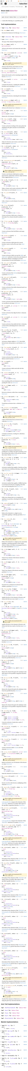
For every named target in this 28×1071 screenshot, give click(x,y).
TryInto (12, 1063)
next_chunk (7, 52)
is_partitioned (8, 438)
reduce (6, 503)
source (3, 13)
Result (7, 56)
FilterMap (11, 223)
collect (6, 396)
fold (5, 489)
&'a (21, 732)
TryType (15, 527)
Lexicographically (6, 802)
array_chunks (8, 752)
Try (6, 465)
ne (4, 883)
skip (5, 306)
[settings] (26, 6)
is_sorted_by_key (9, 985)
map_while (7, 291)
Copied (4, 728)
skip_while (7, 263)
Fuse (3, 363)
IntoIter (4, 57)
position (6, 630)
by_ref (6, 385)
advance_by (7, 100)
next (5, 44)
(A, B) (21, 719)
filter (6, 205)
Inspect (6, 374)
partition (7, 424)
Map (4, 181)
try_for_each (8, 473)
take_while (7, 277)
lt (4, 899)
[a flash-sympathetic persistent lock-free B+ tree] (3, 1)
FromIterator (9, 399)
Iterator (8, 36)
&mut (10, 337)
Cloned (4, 740)
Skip (3, 307)
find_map (6, 589)
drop (5, 30)
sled (7, 11)
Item (6, 39)
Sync (7, 1013)
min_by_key (7, 677)
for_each (6, 192)
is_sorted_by (8, 968)
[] (6, 13)
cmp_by (6, 787)
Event (11, 39)
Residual (16, 524)
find (5, 574)
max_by (6, 660)
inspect (6, 372)
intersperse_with (9, 160)
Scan (4, 333)
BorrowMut (11, 1036)
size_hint (7, 71)
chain (5, 132)
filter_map (7, 221)
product (6, 776)
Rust (25, 1)
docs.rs (21, 1)
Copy (9, 731)
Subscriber (23, 4)
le (4, 916)
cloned (6, 739)
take (5, 317)
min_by (6, 693)
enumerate (7, 235)
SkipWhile (5, 266)
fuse (5, 361)
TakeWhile (5, 280)
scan (5, 330)
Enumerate (5, 237)
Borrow (10, 1031)
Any (9, 1025)
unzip (5, 710)
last (5, 89)
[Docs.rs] (1, 1)
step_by (6, 119)
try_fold (6, 457)
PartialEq (12, 853)
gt (4, 933)
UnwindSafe (9, 1018)
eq (4, 847)
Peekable (4, 250)
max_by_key (7, 644)
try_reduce (7, 519)
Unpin (6, 1015)
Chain (7, 133)
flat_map (6, 347)
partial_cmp (7, 808)
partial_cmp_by (8, 825)
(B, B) (10, 425)
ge (4, 950)
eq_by (5, 863)
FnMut (7, 168)
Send (6, 1010)
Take (3, 318)
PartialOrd (13, 815)
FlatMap (8, 349)
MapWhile (4, 294)
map (5, 180)
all (5, 549)
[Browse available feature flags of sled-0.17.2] (11, 1)
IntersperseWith (7, 163)
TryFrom (12, 1058)
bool (18, 213)
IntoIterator (6, 135)
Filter (4, 208)
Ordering (4, 669)
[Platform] (9, 1)
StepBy (10, 120)
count (5, 79)
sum (5, 766)
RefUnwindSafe (10, 1007)
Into (11, 1044)
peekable (6, 248)
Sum (6, 771)
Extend (7, 412)
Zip (5, 147)
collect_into (8, 407)
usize (19, 52)
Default (7, 430)
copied (6, 726)
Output (8, 527)
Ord (6, 650)
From (9, 1042)
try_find (6, 601)
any (5, 562)
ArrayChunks (12, 753)
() (14, 101)
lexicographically (6, 912)
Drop (6, 28)
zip (5, 146)
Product (7, 780)
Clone (9, 743)
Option (4, 46)
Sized (8, 60)
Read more (22, 33)
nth (5, 110)
